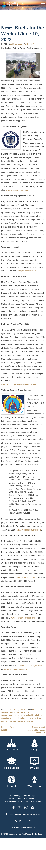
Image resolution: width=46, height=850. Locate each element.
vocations (21, 721)
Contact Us (36, 801)
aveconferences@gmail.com (30, 665)
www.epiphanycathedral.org (23, 618)
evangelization (7, 715)
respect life (14, 718)
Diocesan (41, 834)
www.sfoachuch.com (26, 577)
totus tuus (12, 721)
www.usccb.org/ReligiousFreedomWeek (18, 384)
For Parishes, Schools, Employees (23, 796)
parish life (30, 715)
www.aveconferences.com (15, 669)
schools (23, 718)
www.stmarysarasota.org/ (16, 190)
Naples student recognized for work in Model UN (35, 730)
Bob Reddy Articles (18, 710)
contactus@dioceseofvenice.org (23, 827)
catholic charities (16, 712)
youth (36, 721)
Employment (10, 801)
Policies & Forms (14, 799)
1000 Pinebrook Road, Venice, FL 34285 (25, 814)
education (28, 712)
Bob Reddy (29, 44)
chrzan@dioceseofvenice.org (28, 530)
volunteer (29, 721)
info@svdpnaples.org (27, 271)
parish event (19, 715)
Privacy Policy (24, 801)
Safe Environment (31, 799)
